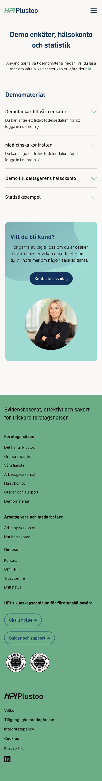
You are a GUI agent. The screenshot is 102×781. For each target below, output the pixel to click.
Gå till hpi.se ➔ (23, 620)
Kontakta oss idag (51, 278)
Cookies (11, 738)
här (88, 68)
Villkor (10, 710)
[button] (92, 10)
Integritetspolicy (19, 729)
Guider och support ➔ (29, 638)
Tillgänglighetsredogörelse (29, 719)
